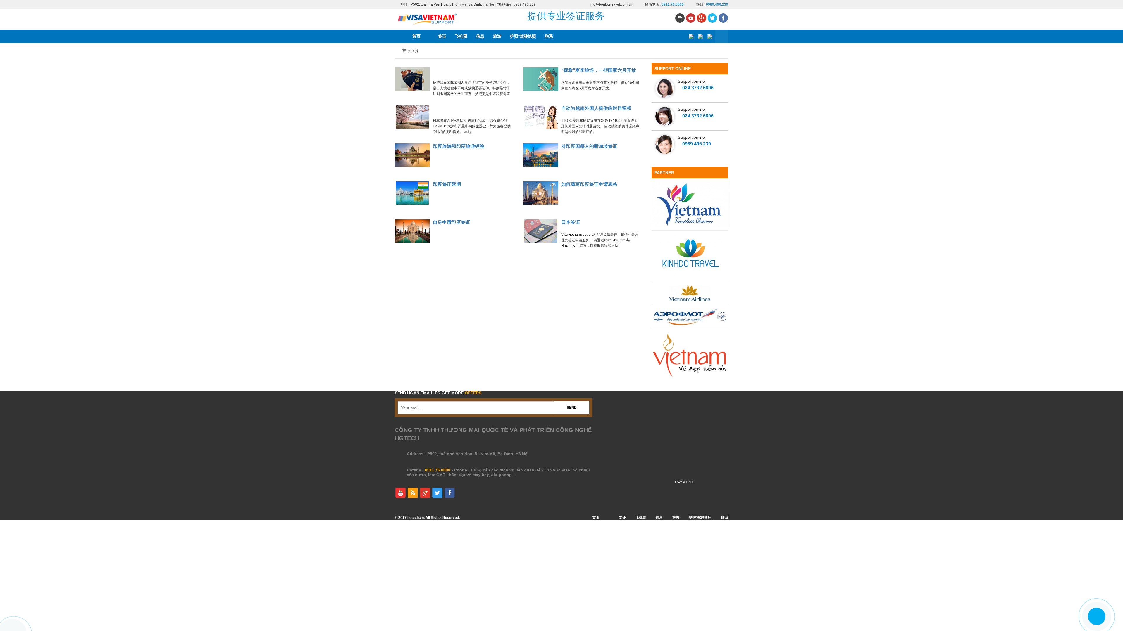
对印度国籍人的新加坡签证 (589, 146)
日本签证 (570, 222)
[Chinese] (709, 36)
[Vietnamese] (691, 36)
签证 (442, 36)
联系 (549, 36)
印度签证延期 (447, 184)
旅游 (497, 36)
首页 (416, 36)
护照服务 (410, 50)
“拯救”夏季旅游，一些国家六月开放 (598, 70)
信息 (480, 36)
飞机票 (461, 36)
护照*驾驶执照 (523, 36)
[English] (700, 36)
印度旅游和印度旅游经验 (458, 146)
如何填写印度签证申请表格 (589, 184)
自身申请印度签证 (451, 222)
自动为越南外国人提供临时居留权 (596, 108)
